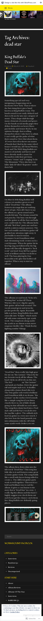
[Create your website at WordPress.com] (21, 2)
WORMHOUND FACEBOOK (19, 543)
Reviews (11, 567)
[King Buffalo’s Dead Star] (23, 96)
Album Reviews (14, 588)
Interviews (12, 559)
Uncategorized (14, 571)
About (10, 583)
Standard (31, 66)
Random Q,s (13, 563)
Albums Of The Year (16, 592)
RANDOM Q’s (13, 600)
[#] (21, 17)
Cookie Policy (15, 612)
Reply (10, 68)
